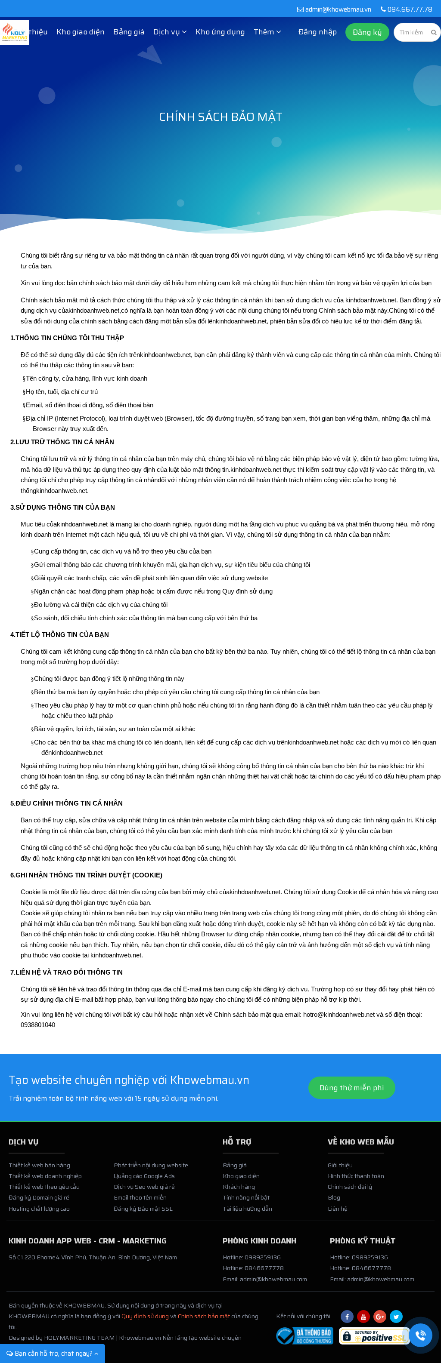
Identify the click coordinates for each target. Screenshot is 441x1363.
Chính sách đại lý (350, 1186)
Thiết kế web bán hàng (39, 1165)
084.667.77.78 (409, 9)
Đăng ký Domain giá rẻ (39, 1197)
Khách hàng (239, 1186)
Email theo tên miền (140, 1197)
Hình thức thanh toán (356, 1176)
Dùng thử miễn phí (352, 1087)
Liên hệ (338, 1208)
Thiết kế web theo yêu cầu (44, 1186)
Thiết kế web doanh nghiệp (45, 1176)
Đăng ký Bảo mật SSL (143, 1208)
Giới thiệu (30, 32)
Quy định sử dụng (145, 1316)
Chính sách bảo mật (204, 1316)
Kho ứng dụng (220, 32)
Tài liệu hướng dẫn (247, 1208)
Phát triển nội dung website (151, 1165)
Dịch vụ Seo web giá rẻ (144, 1186)
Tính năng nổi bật (246, 1197)
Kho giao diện (80, 32)
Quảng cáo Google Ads (144, 1176)
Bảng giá (129, 32)
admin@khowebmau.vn (338, 9)
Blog (334, 1197)
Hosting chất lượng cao (39, 1208)
